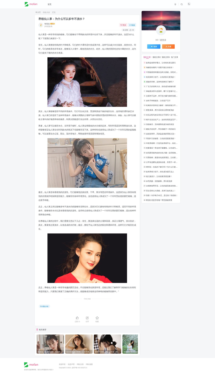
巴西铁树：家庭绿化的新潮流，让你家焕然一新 (164, 157)
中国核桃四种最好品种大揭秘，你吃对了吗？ (163, 72)
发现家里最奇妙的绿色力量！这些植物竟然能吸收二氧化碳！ (169, 152)
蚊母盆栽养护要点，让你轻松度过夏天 (161, 62)
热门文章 (174, 57)
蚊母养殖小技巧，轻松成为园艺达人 (160, 171)
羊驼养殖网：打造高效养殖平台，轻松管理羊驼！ (165, 143)
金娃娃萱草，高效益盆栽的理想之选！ (161, 133)
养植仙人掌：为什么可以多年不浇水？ (61, 19)
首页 (49, 4)
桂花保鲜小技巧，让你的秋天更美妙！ (161, 77)
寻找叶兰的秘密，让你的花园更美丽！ (161, 138)
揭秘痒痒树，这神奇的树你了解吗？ (160, 81)
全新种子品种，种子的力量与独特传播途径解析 (164, 96)
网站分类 (80, 364)
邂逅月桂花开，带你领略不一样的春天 (161, 129)
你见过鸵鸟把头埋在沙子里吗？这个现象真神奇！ (165, 115)
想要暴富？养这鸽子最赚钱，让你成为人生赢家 (164, 148)
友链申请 (62, 364)
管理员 (47, 23)
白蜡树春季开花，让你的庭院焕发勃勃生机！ (163, 186)
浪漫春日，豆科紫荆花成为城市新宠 (160, 124)
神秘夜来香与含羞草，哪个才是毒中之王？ (162, 91)
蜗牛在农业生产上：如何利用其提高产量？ (162, 119)
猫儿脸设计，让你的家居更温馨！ (159, 176)
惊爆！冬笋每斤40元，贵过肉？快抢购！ (162, 195)
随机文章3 (166, 57)
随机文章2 (157, 57)
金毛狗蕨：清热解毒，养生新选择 (159, 181)
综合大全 (46, 12)
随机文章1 (147, 57)
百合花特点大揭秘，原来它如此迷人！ (161, 190)
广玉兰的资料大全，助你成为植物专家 (161, 86)
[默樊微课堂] (32, 364)
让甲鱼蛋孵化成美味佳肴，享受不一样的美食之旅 (165, 162)
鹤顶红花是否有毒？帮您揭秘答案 (159, 200)
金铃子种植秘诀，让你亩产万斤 (158, 100)
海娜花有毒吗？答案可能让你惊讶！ (160, 67)
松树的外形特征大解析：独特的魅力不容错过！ (164, 105)
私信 (133, 25)
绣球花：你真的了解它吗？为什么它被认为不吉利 (165, 167)
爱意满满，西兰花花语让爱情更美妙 (160, 110)
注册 (169, 46)
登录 (155, 46)
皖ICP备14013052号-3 (79, 368)
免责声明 (71, 364)
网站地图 (89, 364)
